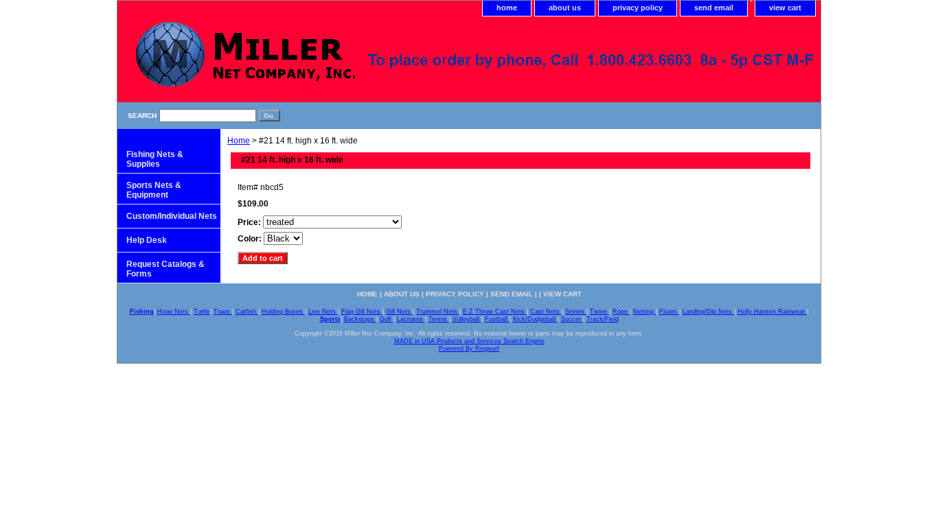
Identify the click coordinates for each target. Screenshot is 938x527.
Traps (223, 311)
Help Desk (146, 240)
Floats (669, 311)
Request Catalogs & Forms (165, 269)
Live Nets (323, 311)
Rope (621, 311)
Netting (644, 311)
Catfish (247, 311)
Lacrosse (411, 319)
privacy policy (638, 7)
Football (497, 319)
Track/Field (602, 319)
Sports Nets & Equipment (153, 190)
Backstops (360, 319)
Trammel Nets (437, 311)
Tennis (438, 319)
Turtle (202, 311)
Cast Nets (546, 311)
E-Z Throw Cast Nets (495, 311)
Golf (386, 319)
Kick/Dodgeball (535, 319)
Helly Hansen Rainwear (772, 311)
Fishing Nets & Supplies (154, 159)
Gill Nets (399, 311)
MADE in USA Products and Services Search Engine (469, 341)
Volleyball (467, 319)
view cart (785, 7)
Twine (599, 311)
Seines (575, 311)
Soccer (572, 319)
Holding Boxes (283, 311)
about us (565, 7)
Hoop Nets (173, 311)
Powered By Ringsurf (469, 348)
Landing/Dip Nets (708, 311)
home (506, 7)
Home (238, 140)
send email (713, 7)
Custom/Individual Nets (171, 216)
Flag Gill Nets (361, 311)
